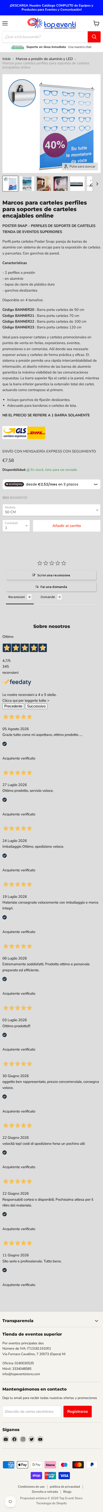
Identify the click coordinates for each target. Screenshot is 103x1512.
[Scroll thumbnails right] (96, 184)
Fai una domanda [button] (53, 587)
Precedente (13, 706)
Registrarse (77, 1411)
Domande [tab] (48, 597)
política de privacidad (65, 1487)
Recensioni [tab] (16, 597)
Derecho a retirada (45, 1492)
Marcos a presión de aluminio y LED (44, 59)
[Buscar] (94, 36)
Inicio (6, 59)
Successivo (36, 706)
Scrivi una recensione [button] (53, 575)
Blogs (67, 1492)
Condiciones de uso (31, 1487)
